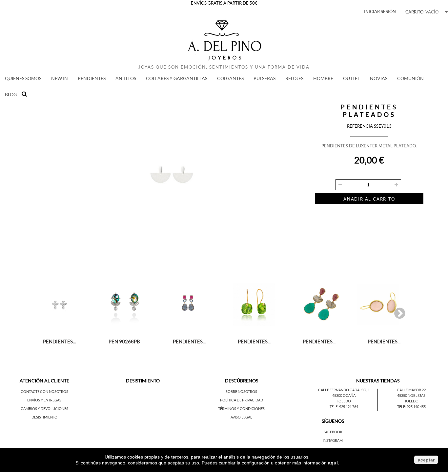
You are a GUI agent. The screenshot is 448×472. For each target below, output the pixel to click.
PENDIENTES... (59, 341)
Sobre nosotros (241, 391)
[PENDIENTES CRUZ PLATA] (59, 304)
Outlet (351, 78)
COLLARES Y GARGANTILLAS (176, 78)
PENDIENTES (92, 78)
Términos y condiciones (241, 408)
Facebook (332, 432)
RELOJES (294, 78)
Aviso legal (241, 417)
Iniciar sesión (380, 11)
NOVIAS (378, 78)
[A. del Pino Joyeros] (224, 41)
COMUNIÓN (410, 78)
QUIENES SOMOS (23, 78)
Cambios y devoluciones (44, 408)
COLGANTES (230, 78)
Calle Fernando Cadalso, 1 (344, 390)
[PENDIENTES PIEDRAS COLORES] (189, 304)
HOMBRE (323, 78)
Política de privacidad (241, 400)
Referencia (360, 126)
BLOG (11, 94)
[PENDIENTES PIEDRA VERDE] (254, 304)
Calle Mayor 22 (411, 390)
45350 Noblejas (411, 395)
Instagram (333, 440)
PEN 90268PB (124, 341)
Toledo (344, 401)
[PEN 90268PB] (124, 304)
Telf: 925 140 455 (411, 406)
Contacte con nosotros (44, 391)
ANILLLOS (125, 78)
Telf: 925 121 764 (344, 406)
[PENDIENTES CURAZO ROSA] (384, 304)
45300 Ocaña (344, 395)
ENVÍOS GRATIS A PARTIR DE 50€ (224, 3)
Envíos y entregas (44, 400)
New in (59, 78)
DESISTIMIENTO (44, 417)
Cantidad (324, 174)
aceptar (426, 459)
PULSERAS (264, 78)
